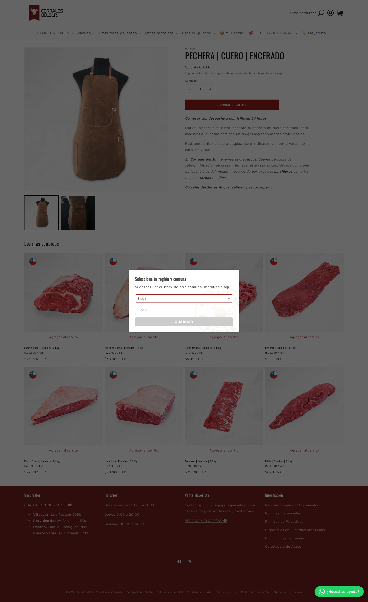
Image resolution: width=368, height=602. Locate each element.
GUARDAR (184, 322)
